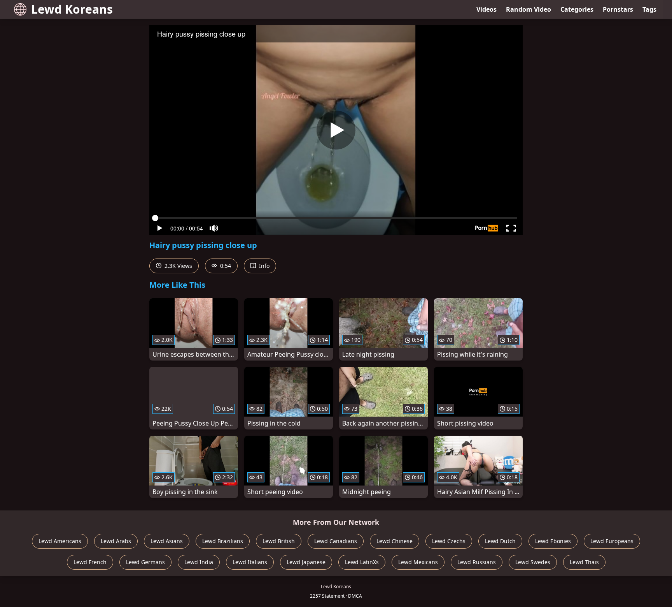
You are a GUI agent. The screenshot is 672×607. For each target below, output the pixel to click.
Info (263, 265)
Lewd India (198, 562)
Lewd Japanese (306, 562)
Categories (576, 9)
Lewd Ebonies (553, 541)
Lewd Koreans (72, 9)
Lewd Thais (584, 562)
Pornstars (618, 9)
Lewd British (278, 541)
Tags (649, 9)
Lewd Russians (476, 562)
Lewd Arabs (116, 541)
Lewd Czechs (449, 541)
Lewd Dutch (500, 541)
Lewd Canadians (335, 541)
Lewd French (90, 562)
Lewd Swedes (532, 562)
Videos (486, 9)
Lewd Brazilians (222, 541)
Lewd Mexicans (418, 562)
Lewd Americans (59, 541)
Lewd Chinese (394, 541)
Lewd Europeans (612, 541)
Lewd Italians (250, 562)
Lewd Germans (145, 562)
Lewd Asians (166, 541)
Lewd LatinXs (362, 562)
